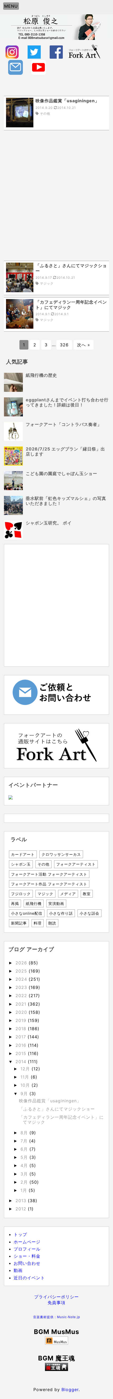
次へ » (83, 344)
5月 (24, 1157)
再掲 (15, 903)
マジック (45, 893)
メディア (68, 893)
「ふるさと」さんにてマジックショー (57, 1109)
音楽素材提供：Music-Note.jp (56, 1317)
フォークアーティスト (76, 864)
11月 (25, 1077)
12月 (26, 1068)
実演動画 (56, 903)
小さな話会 (89, 913)
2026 (22, 962)
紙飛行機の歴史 (41, 375)
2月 (24, 1182)
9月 (24, 1093)
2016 (22, 1045)
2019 (22, 1020)
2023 (22, 987)
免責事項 (56, 1302)
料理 (38, 923)
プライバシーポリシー (56, 1296)
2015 (22, 1053)
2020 (22, 1012)
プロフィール (27, 1249)
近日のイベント (29, 1277)
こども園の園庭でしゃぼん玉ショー (61, 473)
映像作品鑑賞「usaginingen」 (50, 1100)
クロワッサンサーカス (61, 854)
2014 (22, 1061)
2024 (22, 979)
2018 (22, 1028)
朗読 (52, 923)
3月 (24, 1174)
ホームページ (27, 1241)
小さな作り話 (61, 913)
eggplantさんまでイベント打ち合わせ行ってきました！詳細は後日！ (67, 402)
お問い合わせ (27, 1263)
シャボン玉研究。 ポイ (49, 523)
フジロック (21, 893)
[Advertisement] (56, 195)
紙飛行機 (34, 903)
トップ (20, 1234)
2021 (22, 1004)
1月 (24, 1190)
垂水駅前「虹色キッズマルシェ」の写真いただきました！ (66, 501)
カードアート (23, 854)
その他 (43, 864)
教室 (87, 893)
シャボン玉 (21, 864)
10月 (26, 1085)
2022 (22, 995)
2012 (22, 1208)
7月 (24, 1141)
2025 (22, 971)
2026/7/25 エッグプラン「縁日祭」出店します (65, 451)
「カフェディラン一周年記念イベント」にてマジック (61, 1119)
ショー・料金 (27, 1256)
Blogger (70, 1389)
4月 (24, 1165)
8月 (24, 1132)
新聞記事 (19, 923)
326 (64, 344)
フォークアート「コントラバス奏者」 (64, 424)
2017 (22, 1036)
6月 (24, 1149)
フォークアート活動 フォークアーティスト (49, 874)
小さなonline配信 (26, 913)
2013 (22, 1200)
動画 (18, 1270)
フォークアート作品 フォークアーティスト (49, 884)
